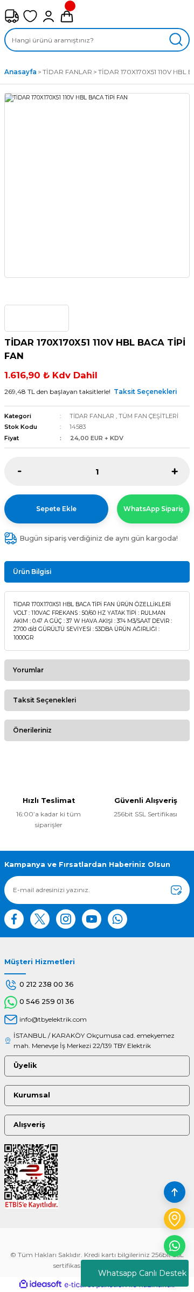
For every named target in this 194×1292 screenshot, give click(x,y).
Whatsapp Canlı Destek (142, 1273)
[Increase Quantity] (174, 471)
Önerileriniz (32, 730)
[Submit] (176, 890)
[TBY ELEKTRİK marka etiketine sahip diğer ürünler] (36, 318)
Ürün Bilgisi (32, 572)
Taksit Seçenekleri (145, 391)
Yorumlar (28, 670)
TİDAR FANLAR (92, 416)
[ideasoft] (40, 1284)
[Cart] (66, 16)
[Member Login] (48, 16)
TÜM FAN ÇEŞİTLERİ (148, 416)
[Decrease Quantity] (19, 471)
